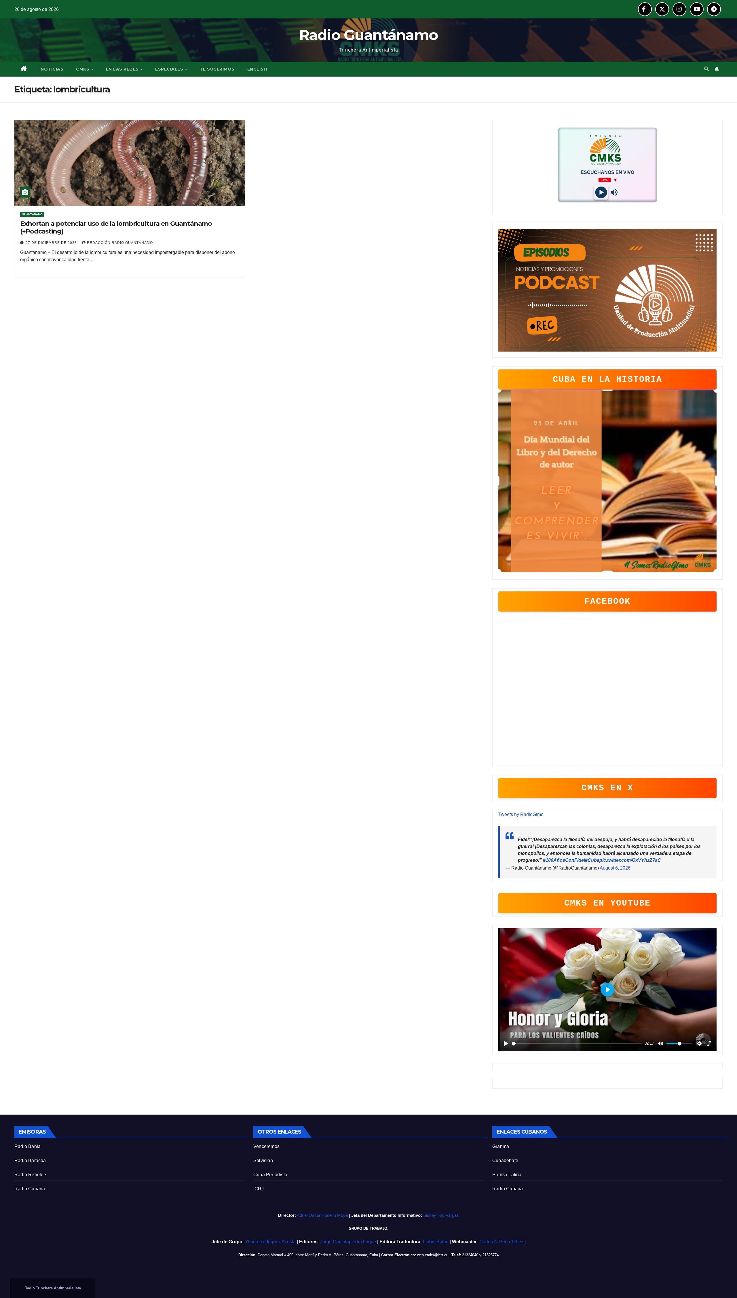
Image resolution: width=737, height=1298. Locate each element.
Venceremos (266, 1146)
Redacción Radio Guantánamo (120, 243)
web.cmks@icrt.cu (432, 1255)
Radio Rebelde (30, 1174)
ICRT (259, 1188)
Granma (500, 1146)
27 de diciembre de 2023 (52, 243)
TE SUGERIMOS (217, 69)
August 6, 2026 (615, 868)
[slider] (577, 1043)
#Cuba (592, 860)
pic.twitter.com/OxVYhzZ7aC (630, 860)
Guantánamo (32, 214)
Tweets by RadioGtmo (521, 814)
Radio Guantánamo (368, 35)
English (257, 69)
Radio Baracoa (30, 1160)
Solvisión (263, 1160)
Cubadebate (505, 1160)
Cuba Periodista (270, 1174)
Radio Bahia (27, 1146)
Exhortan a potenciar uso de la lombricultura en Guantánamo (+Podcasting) (116, 227)
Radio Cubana (29, 1188)
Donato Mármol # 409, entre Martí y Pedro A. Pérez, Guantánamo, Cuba (318, 1255)
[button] (706, 69)
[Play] (601, 192)
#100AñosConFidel (564, 860)
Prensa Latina (507, 1174)
